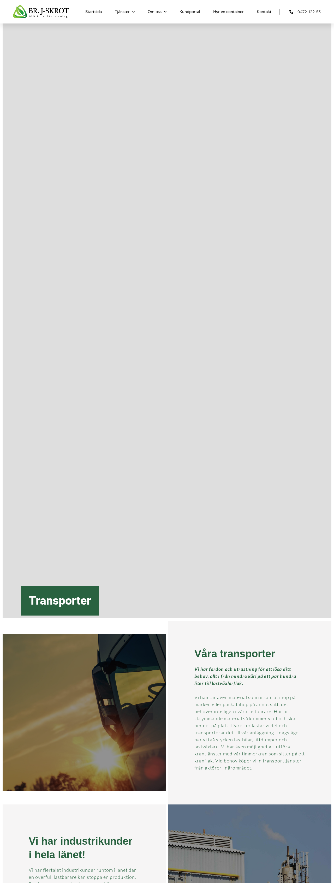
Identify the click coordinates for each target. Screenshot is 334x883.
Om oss (155, 11)
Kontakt (264, 11)
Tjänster (122, 11)
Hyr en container (228, 11)
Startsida (93, 11)
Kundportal (190, 11)
